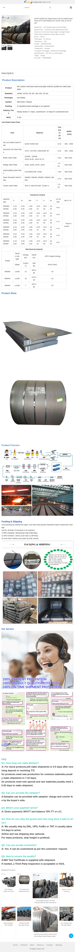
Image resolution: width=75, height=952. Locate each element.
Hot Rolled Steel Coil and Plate (8, 890)
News (32, 945)
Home (15, 945)
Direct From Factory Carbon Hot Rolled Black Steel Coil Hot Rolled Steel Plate (66, 890)
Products (23, 945)
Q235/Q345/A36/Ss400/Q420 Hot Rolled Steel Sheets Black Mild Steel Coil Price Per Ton (45, 935)
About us (40, 945)
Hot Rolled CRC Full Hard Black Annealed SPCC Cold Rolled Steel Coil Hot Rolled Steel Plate (66, 924)
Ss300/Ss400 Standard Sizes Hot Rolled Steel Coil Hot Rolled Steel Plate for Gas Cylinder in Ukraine (24, 924)
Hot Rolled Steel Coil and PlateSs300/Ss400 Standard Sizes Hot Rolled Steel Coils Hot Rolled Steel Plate (45, 902)
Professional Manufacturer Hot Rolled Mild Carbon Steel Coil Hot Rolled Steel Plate (24, 890)
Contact (49, 945)
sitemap (59, 945)
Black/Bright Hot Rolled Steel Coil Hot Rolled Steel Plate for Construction (8, 924)
